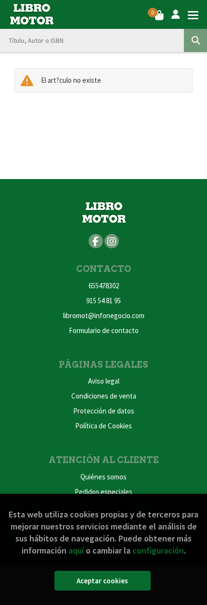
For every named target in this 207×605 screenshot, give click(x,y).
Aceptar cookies (102, 580)
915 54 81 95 (103, 300)
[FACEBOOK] (96, 241)
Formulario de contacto (104, 330)
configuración (158, 550)
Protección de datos (103, 410)
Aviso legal (103, 381)
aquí (76, 550)
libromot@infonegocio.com (103, 315)
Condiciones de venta (103, 395)
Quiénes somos (103, 476)
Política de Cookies (103, 425)
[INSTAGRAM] (111, 241)
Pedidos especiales (103, 491)
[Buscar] (195, 40)
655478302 (104, 285)
